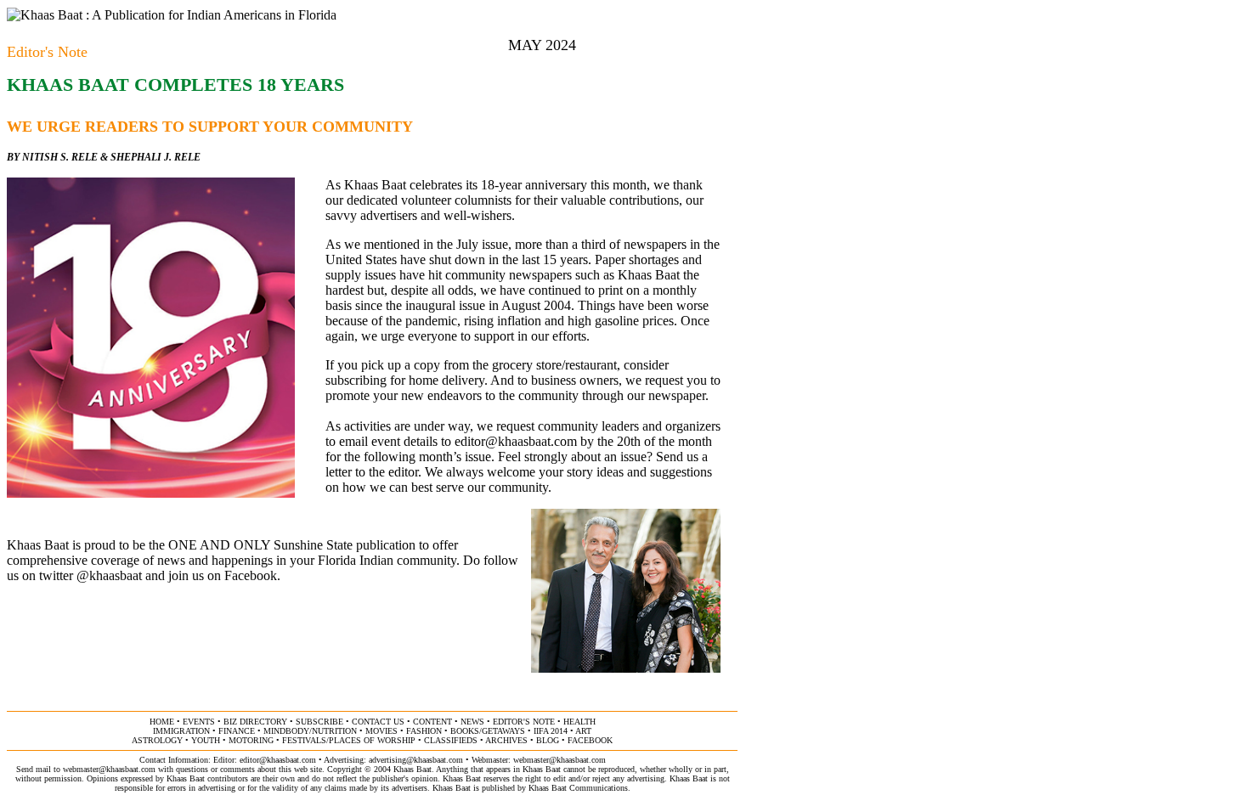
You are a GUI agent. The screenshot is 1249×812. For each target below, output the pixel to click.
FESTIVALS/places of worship (348, 740)
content (432, 721)
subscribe (319, 721)
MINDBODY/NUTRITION (310, 731)
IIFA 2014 (551, 731)
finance (236, 731)
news (472, 721)
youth (205, 740)
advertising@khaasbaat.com (416, 759)
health (579, 721)
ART (583, 731)
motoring (251, 740)
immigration (181, 731)
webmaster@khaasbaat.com (559, 759)
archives (506, 740)
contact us (378, 721)
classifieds (451, 740)
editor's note (524, 721)
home (162, 721)
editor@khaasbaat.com (516, 441)
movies (381, 731)
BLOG (547, 740)
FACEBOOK (590, 740)
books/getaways (487, 731)
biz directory (255, 721)
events (199, 721)
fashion (424, 731)
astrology (157, 740)
